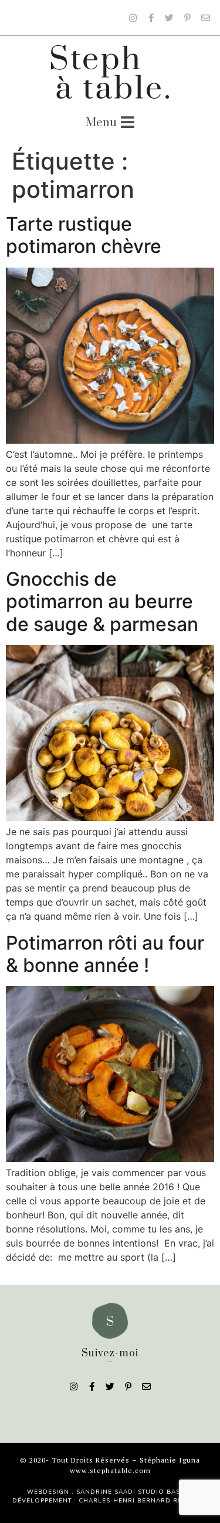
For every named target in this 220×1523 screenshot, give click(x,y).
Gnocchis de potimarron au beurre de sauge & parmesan (102, 602)
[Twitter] (169, 17)
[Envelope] (205, 17)
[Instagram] (132, 17)
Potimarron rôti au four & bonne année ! (105, 954)
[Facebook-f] (151, 17)
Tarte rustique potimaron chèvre (83, 235)
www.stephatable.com (110, 1470)
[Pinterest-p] (187, 17)
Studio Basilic (166, 1492)
